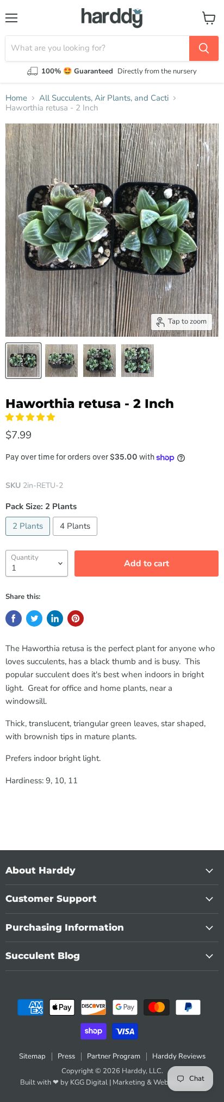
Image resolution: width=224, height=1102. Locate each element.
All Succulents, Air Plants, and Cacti (104, 98)
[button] (31, 417)
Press (66, 1056)
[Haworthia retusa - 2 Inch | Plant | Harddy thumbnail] (23, 360)
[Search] (204, 48)
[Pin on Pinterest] (75, 618)
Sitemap (32, 1056)
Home (16, 98)
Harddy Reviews (179, 1056)
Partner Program (113, 1056)
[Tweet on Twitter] (34, 618)
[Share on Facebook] (13, 618)
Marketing (129, 1082)
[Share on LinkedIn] (55, 618)
